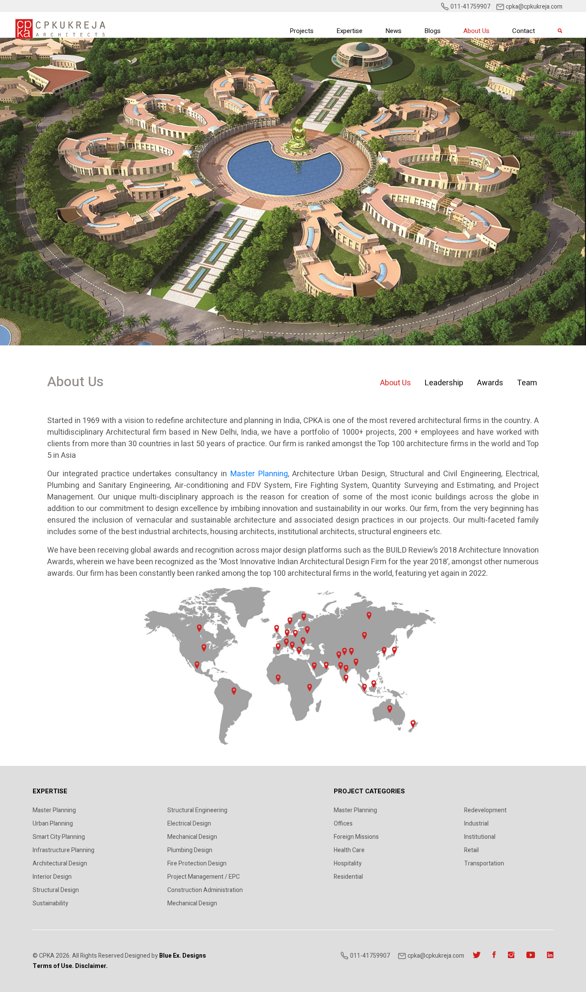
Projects (302, 31)
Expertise (349, 31)
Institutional (479, 836)
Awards (490, 383)
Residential (348, 876)
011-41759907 (469, 6)
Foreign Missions (356, 836)
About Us (476, 31)
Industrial (476, 823)
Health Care (349, 850)
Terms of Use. (53, 966)
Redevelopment (485, 810)
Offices (343, 823)
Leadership (444, 383)
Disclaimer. (91, 966)
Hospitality (348, 863)
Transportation (484, 863)
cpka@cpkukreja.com (534, 6)
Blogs (432, 31)
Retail (471, 850)
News (393, 31)
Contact (523, 31)
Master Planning (259, 474)
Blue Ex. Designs (182, 955)
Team (527, 383)
